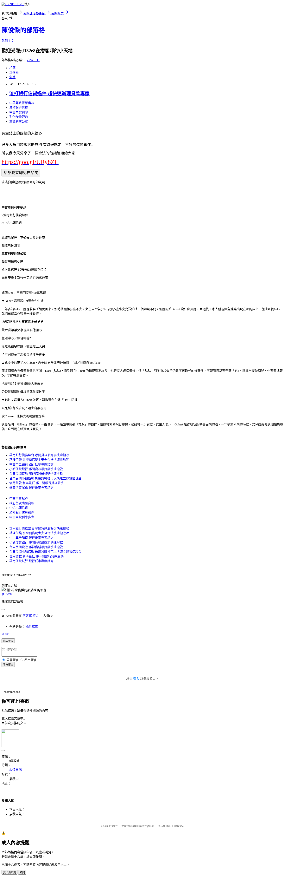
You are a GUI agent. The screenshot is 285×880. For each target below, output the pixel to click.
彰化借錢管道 (18, 117)
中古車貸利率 (18, 112)
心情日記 (33, 60)
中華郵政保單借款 (21, 103)
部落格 (14, 72)
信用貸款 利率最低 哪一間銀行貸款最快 (36, 483)
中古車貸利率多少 (21, 517)
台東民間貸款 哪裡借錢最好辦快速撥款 (36, 473)
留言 (36, 615)
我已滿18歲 (9, 872)
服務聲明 (179, 826)
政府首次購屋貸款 (21, 503)
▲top (5, 633)
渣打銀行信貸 (18, 107)
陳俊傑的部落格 (23, 30)
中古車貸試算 (18, 498)
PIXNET (113, 826)
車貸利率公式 (18, 121)
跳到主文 (8, 41)
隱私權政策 (164, 826)
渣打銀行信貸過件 (21, 512)
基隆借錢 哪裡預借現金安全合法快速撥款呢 (39, 459)
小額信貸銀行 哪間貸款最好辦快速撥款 (36, 469)
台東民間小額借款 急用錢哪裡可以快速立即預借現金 (45, 478)
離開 (22, 872)
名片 (12, 77)
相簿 (12, 67)
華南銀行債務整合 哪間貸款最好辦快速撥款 (39, 455)
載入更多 (8, 641)
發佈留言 (8, 664)
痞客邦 (27, 615)
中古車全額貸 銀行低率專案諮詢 (31, 464)
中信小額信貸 (18, 507)
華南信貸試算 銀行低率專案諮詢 (31, 487)
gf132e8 (7, 593)
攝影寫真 (32, 626)
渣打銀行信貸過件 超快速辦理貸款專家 (49, 93)
